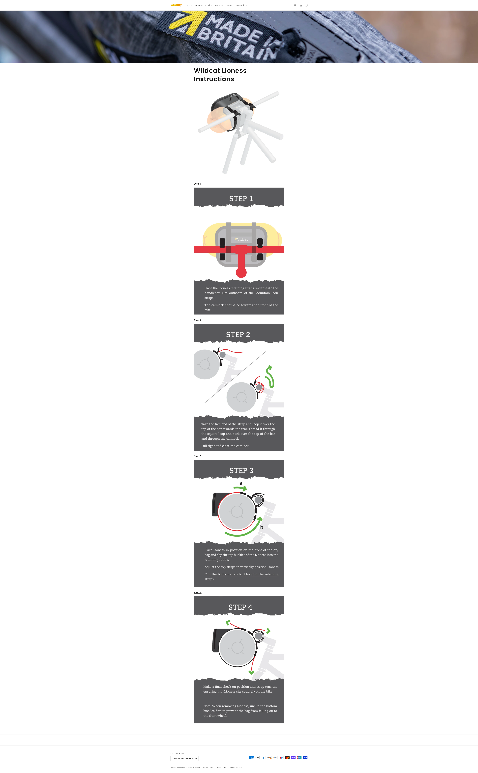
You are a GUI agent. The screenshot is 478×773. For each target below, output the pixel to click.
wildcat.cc (181, 767)
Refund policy (208, 767)
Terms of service (235, 767)
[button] (200, 5)
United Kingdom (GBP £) (183, 758)
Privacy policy (221, 767)
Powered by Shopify (193, 767)
